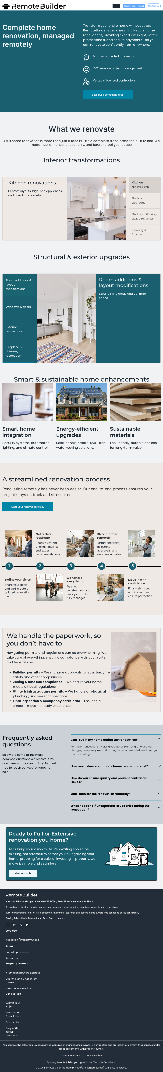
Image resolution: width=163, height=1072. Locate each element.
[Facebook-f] (8, 925)
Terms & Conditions (104, 1062)
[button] (116, 739)
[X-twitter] (20, 925)
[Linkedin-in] (27, 925)
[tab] (144, 185)
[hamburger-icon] (116, 6)
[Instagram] (14, 925)
